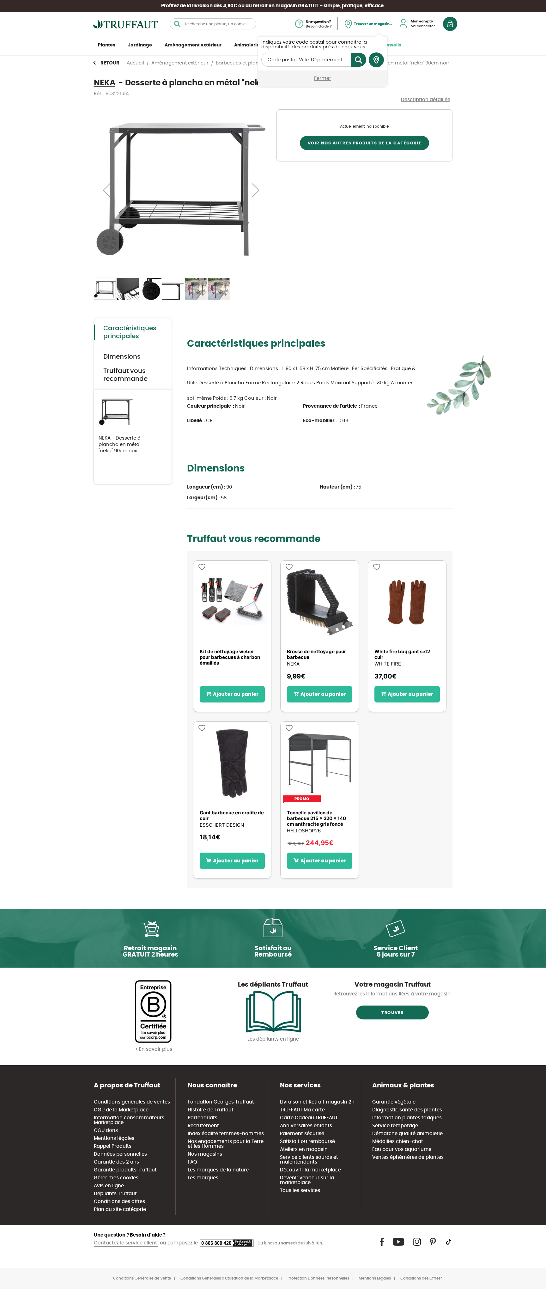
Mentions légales (114, 1138)
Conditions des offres (119, 1201)
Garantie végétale (394, 1102)
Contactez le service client (126, 1243)
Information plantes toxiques (407, 1118)
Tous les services (300, 1190)
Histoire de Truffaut (211, 1110)
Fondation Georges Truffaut (221, 1102)
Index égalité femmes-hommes (226, 1133)
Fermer (322, 78)
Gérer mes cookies (116, 1178)
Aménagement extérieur (193, 45)
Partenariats (202, 1118)
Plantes (106, 45)
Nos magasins (205, 1154)
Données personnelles (120, 1154)
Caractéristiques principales (129, 332)
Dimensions (122, 357)
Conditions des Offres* (421, 1278)
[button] (106, 190)
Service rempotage (395, 1125)
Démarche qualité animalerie (407, 1133)
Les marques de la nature (218, 1170)
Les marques (203, 1178)
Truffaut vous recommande (125, 375)
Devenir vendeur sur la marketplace (307, 1180)
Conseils (391, 45)
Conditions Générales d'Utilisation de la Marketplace (229, 1278)
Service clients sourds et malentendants (309, 1159)
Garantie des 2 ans (116, 1162)
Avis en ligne (109, 1185)
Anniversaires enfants (306, 1125)
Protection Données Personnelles (318, 1278)
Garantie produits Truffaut (125, 1170)
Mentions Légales (375, 1278)
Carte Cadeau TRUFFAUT (309, 1118)
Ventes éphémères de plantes (408, 1157)
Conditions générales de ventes (132, 1102)
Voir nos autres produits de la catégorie (364, 143)
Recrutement (203, 1125)
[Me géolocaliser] (376, 60)
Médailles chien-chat (397, 1141)
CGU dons (106, 1130)
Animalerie (246, 45)
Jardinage (140, 45)
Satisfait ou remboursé (307, 1141)
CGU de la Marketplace (121, 1110)
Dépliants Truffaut (115, 1193)
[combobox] (213, 23)
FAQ (192, 1162)
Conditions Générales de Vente (142, 1278)
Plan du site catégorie (120, 1209)
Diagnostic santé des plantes (407, 1110)
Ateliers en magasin (304, 1149)
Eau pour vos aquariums (401, 1149)
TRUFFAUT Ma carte (302, 1110)
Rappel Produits (112, 1146)
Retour (109, 63)
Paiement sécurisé (302, 1133)
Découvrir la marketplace (310, 1170)
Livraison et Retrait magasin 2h (317, 1102)
